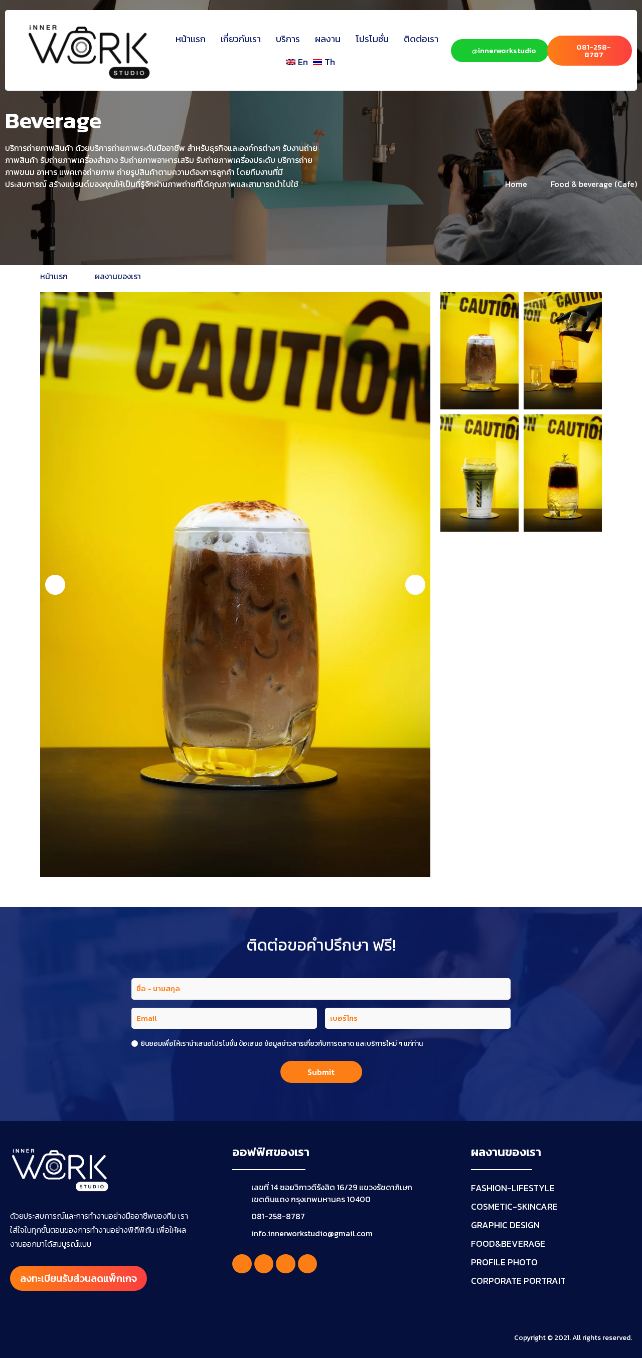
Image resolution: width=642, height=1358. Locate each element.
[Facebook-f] (241, 1263)
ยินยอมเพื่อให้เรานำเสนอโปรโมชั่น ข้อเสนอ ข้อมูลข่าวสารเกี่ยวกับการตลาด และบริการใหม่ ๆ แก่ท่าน (281, 1043)
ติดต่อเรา (421, 39)
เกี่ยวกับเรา (241, 39)
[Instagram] (263, 1263)
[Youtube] (285, 1263)
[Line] (307, 1263)
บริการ (288, 39)
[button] (55, 585)
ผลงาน (328, 39)
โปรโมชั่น (372, 39)
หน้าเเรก (191, 39)
